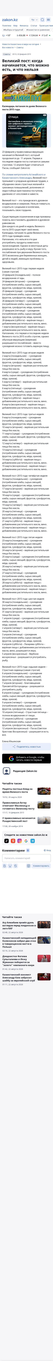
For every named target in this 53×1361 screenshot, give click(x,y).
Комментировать (41, 866)
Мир (15, 25)
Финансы (24, 25)
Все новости (8, 47)
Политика (6, 25)
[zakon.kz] (10, 19)
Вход (48, 850)
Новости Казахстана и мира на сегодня (20, 44)
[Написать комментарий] (26, 858)
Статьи (34, 25)
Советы (19, 47)
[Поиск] (42, 19)
